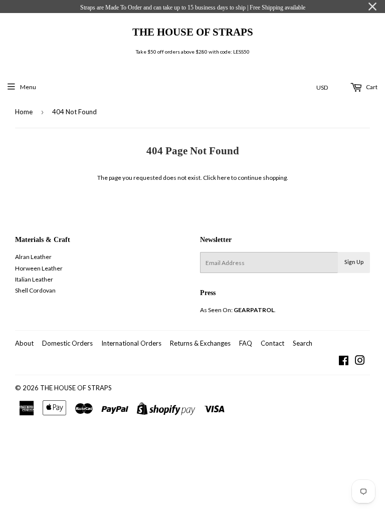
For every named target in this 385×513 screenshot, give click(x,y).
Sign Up (353, 263)
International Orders (131, 343)
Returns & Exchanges (200, 343)
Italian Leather (34, 279)
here (223, 177)
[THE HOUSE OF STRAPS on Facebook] (343, 362)
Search (302, 343)
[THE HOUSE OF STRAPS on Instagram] (360, 362)
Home (24, 112)
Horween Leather (39, 268)
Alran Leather (33, 257)
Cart (371, 87)
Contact (272, 343)
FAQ (245, 343)
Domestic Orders (67, 343)
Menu (28, 87)
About (24, 343)
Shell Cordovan (35, 290)
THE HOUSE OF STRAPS (192, 32)
